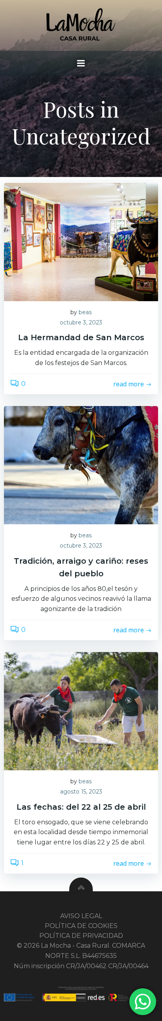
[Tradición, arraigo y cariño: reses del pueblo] (81, 465)
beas (85, 312)
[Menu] (81, 63)
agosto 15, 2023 (81, 791)
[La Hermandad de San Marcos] (81, 241)
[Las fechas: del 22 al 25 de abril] (81, 711)
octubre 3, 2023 (81, 322)
